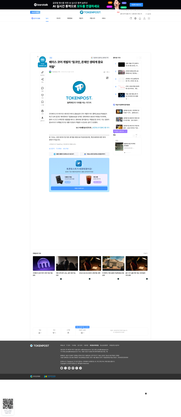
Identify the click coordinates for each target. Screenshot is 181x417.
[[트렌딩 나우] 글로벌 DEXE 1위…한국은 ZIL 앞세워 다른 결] (121, 81)
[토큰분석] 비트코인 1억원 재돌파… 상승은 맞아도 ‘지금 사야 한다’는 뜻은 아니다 (131, 128)
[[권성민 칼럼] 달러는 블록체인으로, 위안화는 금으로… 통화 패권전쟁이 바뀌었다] (121, 74)
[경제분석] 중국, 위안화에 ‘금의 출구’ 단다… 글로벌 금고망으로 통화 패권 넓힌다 (131, 113)
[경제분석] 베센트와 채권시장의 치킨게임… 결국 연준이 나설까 (131, 120)
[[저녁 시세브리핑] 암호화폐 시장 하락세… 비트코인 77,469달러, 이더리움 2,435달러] (121, 89)
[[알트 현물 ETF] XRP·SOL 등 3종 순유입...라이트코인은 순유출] (121, 66)
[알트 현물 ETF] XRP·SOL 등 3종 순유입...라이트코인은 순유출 (132, 66)
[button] (140, 58)
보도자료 (66, 149)
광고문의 (51, 149)
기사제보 (58, 149)
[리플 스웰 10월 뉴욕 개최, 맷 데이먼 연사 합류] (121, 97)
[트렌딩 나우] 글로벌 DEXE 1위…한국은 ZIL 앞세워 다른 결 (132, 81)
